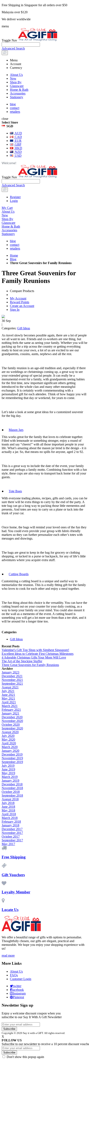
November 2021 (12, 680)
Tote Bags (15, 491)
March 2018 (10, 818)
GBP (17, 144)
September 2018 (12, 795)
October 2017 (11, 836)
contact (14, 108)
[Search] (5, 52)
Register (15, 197)
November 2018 (12, 788)
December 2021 (12, 676)
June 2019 (8, 769)
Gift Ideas (23, 328)
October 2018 (11, 791)
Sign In (14, 309)
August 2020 (10, 732)
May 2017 (8, 844)
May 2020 (8, 739)
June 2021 (8, 694)
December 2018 (12, 784)
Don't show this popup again (25, 1057)
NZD (18, 152)
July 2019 (8, 765)
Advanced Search (13, 48)
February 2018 (11, 821)
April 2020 (9, 743)
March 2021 (10, 706)
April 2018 (9, 814)
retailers (15, 111)
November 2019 (12, 758)
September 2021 (12, 683)
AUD (18, 133)
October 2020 (11, 724)
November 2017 (12, 833)
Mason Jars (16, 430)
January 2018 (10, 825)
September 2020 (12, 728)
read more (8, 955)
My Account (18, 298)
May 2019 (8, 773)
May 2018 (8, 810)
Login (14, 201)
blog (13, 104)
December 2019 (12, 754)
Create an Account (22, 306)
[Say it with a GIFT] (37, 40)
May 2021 (8, 698)
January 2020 (10, 750)
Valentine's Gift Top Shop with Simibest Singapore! (35, 650)
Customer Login (20, 979)
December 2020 (12, 717)
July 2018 (8, 803)
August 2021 (10, 687)
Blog (13, 259)
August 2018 (10, 799)
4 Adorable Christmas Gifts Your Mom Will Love (34, 657)
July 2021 (8, 691)
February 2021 (11, 709)
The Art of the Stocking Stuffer (22, 661)
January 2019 (10, 780)
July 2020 (8, 736)
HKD (18, 148)
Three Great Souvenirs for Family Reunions (30, 665)
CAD (18, 137)
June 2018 (8, 806)
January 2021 (10, 713)
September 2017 (12, 840)
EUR (18, 140)
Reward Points (19, 302)
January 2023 (10, 672)
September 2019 (12, 762)
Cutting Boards (19, 574)
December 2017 (12, 829)
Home (14, 255)
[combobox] (21, 44)
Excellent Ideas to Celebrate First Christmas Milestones (37, 653)
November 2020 (12, 721)
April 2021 (9, 702)
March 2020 (10, 747)
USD (18, 155)
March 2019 (10, 777)
